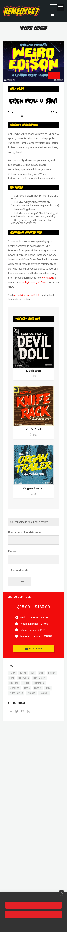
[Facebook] (11, 711)
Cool (41, 673)
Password (14, 551)
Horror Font (39, 683)
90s (32, 673)
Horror (26, 683)
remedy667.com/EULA (26, 295)
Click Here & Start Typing (33, 101)
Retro (27, 688)
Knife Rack (33, 429)
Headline (13, 683)
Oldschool (14, 688)
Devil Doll (33, 370)
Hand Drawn (39, 678)
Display (51, 673)
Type (48, 688)
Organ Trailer (33, 488)
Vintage (31, 693)
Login (53, 7)
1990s (23, 673)
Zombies (44, 693)
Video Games (16, 693)
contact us (48, 277)
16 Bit (12, 673)
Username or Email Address (24, 532)
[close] (61, 893)
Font (11, 678)
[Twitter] (16, 711)
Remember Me (19, 570)
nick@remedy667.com (34, 282)
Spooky (37, 688)
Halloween (23, 678)
